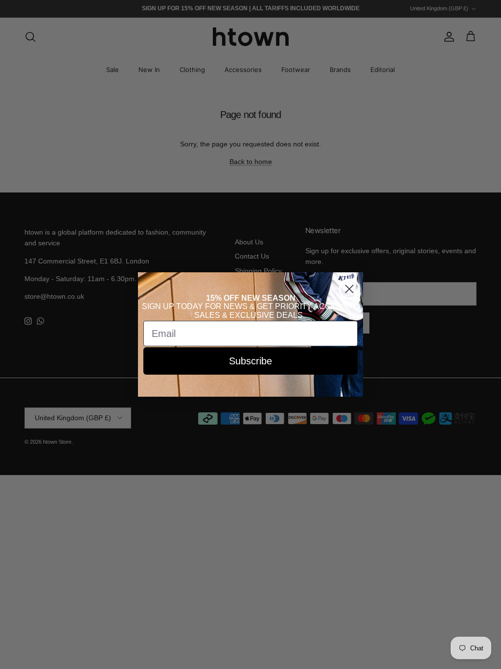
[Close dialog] (349, 289)
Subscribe (250, 361)
